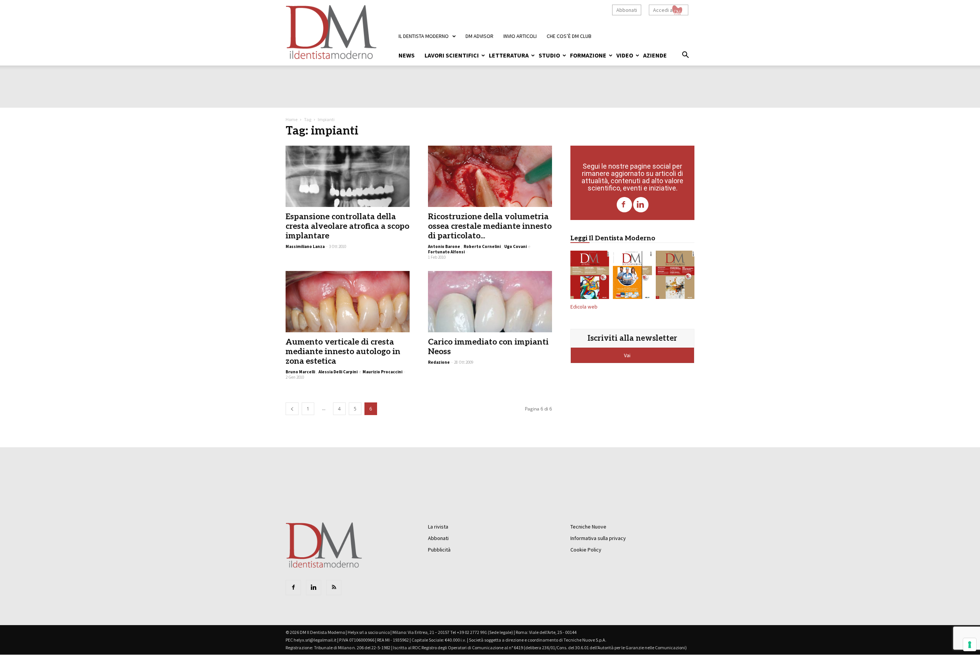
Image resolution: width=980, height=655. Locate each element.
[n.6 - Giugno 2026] (632, 276)
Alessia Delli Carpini (338, 371)
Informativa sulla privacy (598, 538)
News (407, 55)
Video (624, 55)
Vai (628, 355)
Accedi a (663, 10)
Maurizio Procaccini (382, 371)
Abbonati (626, 10)
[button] (685, 56)
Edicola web (584, 307)
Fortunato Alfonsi (446, 251)
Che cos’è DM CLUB (569, 36)
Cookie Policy (585, 549)
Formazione (588, 55)
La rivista (438, 526)
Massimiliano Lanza (305, 246)
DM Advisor (479, 36)
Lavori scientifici (452, 55)
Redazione (439, 362)
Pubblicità (439, 549)
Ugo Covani (515, 246)
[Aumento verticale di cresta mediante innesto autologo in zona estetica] (348, 301)
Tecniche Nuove (588, 526)
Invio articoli (520, 36)
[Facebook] (624, 204)
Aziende (655, 55)
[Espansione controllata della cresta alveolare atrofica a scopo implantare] (348, 176)
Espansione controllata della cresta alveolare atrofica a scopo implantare (347, 226)
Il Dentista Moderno (424, 36)
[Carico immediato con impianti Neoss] (490, 301)
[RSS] (333, 587)
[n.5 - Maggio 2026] (675, 276)
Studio (549, 55)
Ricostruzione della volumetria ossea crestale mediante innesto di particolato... (490, 226)
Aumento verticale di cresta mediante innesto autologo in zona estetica (343, 351)
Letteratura (509, 55)
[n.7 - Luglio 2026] (589, 276)
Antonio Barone (444, 246)
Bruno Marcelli (300, 371)
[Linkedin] (640, 204)
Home (291, 119)
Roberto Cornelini (482, 246)
